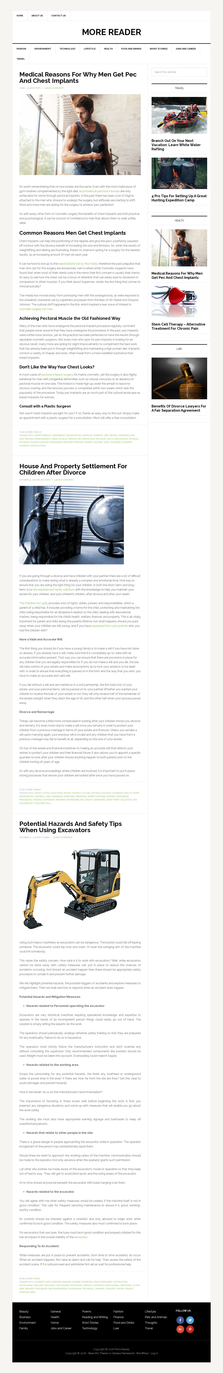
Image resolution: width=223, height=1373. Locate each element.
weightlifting (38, 445)
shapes (88, 442)
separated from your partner (109, 625)
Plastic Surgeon (39, 442)
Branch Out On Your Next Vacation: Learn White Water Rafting (176, 145)
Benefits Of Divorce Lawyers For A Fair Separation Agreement (179, 408)
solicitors (126, 800)
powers (111, 796)
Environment (27, 1322)
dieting (114, 435)
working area (27, 1292)
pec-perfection (86, 439)
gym (132, 435)
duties (46, 793)
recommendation (58, 1288)
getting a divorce (101, 793)
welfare (40, 803)
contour (87, 435)
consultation (73, 435)
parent (91, 796)
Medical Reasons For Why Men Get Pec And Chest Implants (78, 77)
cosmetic (98, 435)
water (120, 1288)
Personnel (126, 1285)
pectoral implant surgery (57, 374)
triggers (111, 1288)
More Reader (111, 32)
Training (100, 1288)
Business (25, 1317)
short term (112, 800)
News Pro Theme (98, 1353)
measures (49, 1285)
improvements (43, 439)
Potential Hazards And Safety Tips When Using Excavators (70, 827)
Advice (38, 793)
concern (56, 1282)
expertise (87, 1282)
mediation (81, 796)
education (57, 793)
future (86, 793)
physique (24, 442)
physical (134, 439)
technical (88, 1288)
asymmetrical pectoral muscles (99, 191)
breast (47, 435)
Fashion (118, 1311)
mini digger (62, 1285)
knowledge (26, 1285)
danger (76, 1282)
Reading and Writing (95, 1317)
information (26, 796)
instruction (120, 1282)
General (56, 1311)
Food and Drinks (123, 1322)
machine (38, 1285)
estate (67, 793)
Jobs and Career (61, 1328)
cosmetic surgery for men (35, 309)
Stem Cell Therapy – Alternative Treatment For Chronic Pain (178, 326)
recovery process (73, 442)
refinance (49, 800)
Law (116, 1328)
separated (99, 800)
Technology (89, 1328)
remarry (61, 800)
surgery (24, 445)
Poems (86, 1311)
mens (55, 439)
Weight (129, 1288)
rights (89, 800)
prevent (29, 1288)
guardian (117, 793)
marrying (69, 796)
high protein (26, 439)
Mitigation (76, 1285)
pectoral (101, 439)
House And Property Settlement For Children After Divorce (73, 469)
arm (48, 1282)
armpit (38, 435)
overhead (98, 1285)
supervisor (75, 1288)
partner (101, 796)
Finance (118, 1317)
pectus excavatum (117, 439)
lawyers (39, 796)
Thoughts (151, 1322)
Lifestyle (150, 1311)
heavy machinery (103, 1282)
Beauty (24, 1311)
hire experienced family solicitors (54, 589)
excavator (80, 1237)
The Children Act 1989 (33, 603)
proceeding (25, 800)
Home (136, 793)
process (37, 800)
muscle (63, 439)
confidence (58, 435)
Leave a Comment (54, 88)
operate (87, 1285)
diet (106, 435)
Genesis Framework (123, 1353)
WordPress (142, 1353)
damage (66, 1282)
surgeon (127, 442)
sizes (106, 442)
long (48, 796)
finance (76, 793)
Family (37, 789)
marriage (57, 796)
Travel (149, 1328)
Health (38, 432)
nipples (72, 439)
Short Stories (90, 1322)
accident (40, 1282)
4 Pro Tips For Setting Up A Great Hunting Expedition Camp (179, 198)
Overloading (112, 1285)
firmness (124, 435)
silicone (97, 442)
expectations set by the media (78, 263)
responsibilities (75, 800)
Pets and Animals (156, 1317)
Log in (154, 1353)
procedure (56, 442)
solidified (115, 442)
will (48, 803)
